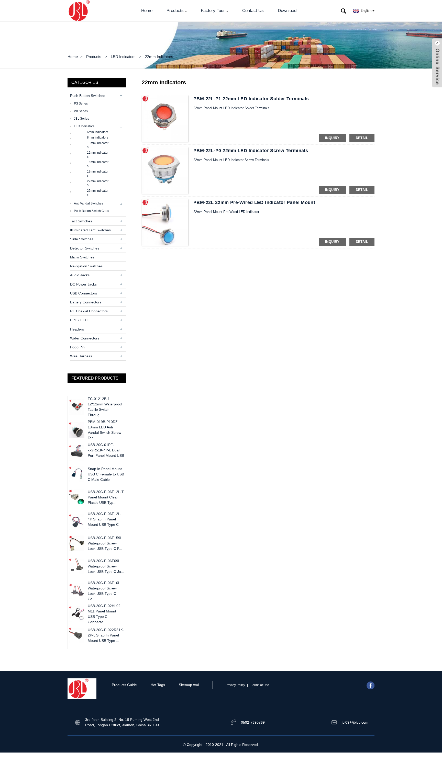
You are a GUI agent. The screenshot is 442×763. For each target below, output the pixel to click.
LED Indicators (123, 56)
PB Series (81, 111)
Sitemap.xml (189, 685)
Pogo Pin (77, 347)
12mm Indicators (97, 154)
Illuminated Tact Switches (90, 230)
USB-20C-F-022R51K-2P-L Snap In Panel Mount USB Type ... (106, 635)
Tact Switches (81, 221)
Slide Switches (81, 239)
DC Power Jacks (83, 284)
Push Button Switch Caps (91, 211)
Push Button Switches (87, 96)
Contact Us (253, 10)
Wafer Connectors (84, 338)
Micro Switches (82, 257)
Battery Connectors (85, 302)
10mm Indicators (97, 145)
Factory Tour (213, 10)
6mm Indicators (97, 132)
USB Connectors (83, 293)
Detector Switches (84, 248)
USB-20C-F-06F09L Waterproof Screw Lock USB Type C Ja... (106, 566)
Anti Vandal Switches (88, 203)
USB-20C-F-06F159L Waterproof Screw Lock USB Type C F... (105, 543)
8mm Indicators (97, 137)
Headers (77, 329)
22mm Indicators (159, 56)
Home (146, 10)
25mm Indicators (97, 193)
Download (287, 10)
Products (175, 10)
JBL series (81, 118)
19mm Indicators (97, 173)
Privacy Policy (235, 685)
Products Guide (124, 685)
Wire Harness (81, 356)
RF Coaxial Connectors (89, 311)
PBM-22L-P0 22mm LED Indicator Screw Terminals (250, 150)
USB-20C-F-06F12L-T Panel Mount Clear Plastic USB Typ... (106, 497)
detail (362, 138)
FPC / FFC (78, 320)
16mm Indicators (97, 164)
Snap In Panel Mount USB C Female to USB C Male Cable (106, 474)
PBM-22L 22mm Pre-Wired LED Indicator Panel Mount (254, 202)
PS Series (81, 103)
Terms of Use (260, 685)
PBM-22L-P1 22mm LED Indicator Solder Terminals (251, 98)
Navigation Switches (86, 266)
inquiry (332, 138)
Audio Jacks (80, 275)
